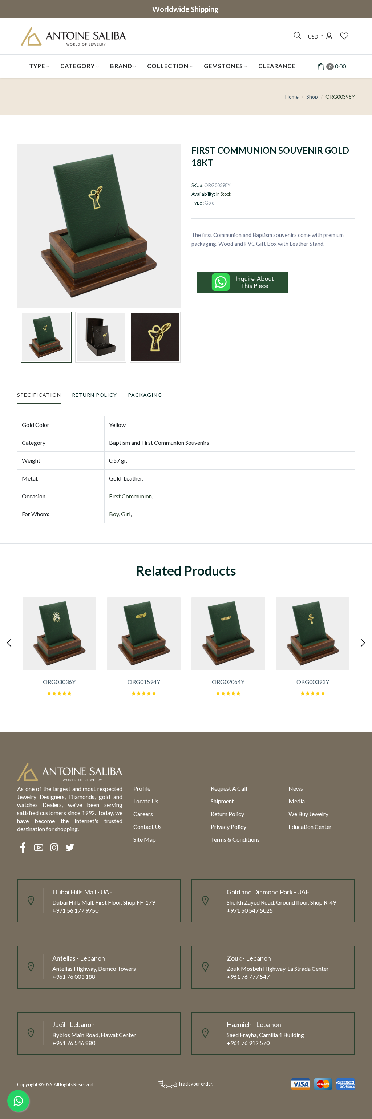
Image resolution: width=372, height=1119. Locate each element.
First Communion (130, 496)
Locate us (145, 801)
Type (37, 65)
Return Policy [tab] (94, 395)
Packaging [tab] (145, 395)
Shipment (222, 801)
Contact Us (147, 826)
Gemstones (223, 65)
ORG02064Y (228, 681)
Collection (168, 65)
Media (296, 801)
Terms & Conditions (235, 839)
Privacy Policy (228, 826)
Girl (125, 513)
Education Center (310, 826)
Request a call (229, 788)
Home (292, 97)
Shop (312, 97)
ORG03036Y (59, 681)
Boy (114, 513)
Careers (143, 813)
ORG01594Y (144, 681)
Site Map (144, 839)
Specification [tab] (39, 395)
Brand (121, 65)
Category (77, 65)
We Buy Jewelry (308, 813)
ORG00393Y (312, 681)
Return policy (227, 813)
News (295, 788)
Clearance (276, 65)
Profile (141, 788)
